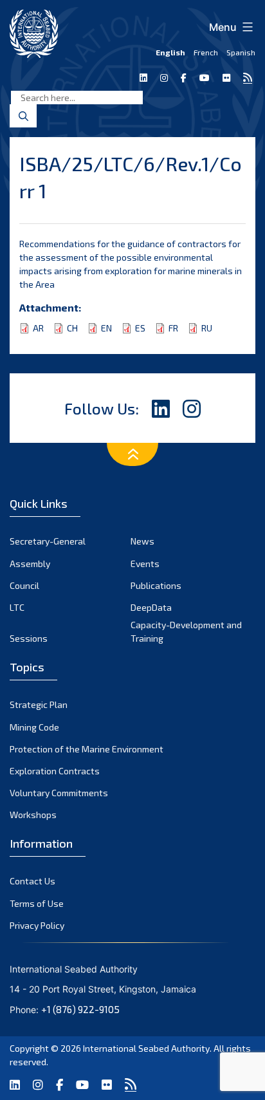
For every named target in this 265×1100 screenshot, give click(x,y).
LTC (17, 607)
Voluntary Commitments (59, 792)
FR (173, 327)
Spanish (240, 52)
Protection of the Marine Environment (86, 748)
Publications (156, 585)
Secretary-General (48, 541)
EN (106, 327)
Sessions (29, 638)
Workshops (33, 814)
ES (140, 327)
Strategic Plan (39, 704)
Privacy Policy (37, 925)
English (170, 52)
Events (145, 563)
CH (72, 327)
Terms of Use (37, 903)
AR (38, 327)
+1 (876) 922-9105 (80, 1009)
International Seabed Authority (146, 1048)
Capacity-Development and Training (186, 631)
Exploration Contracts (55, 770)
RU (206, 327)
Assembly (30, 563)
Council (24, 585)
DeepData (151, 607)
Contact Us (32, 880)
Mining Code (34, 727)
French (206, 52)
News (142, 541)
